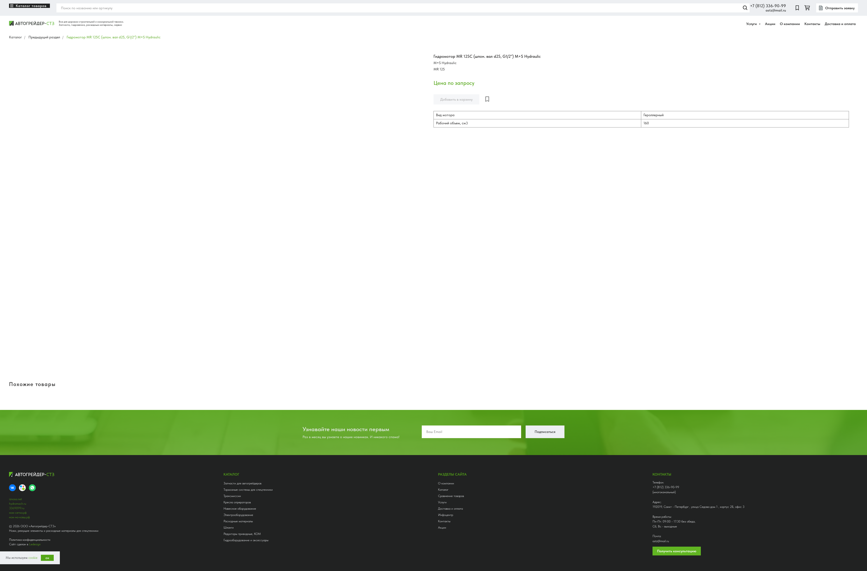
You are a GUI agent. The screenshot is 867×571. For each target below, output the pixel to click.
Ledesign (35, 544)
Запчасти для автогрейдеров (242, 483)
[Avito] (22, 487)
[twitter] (807, 8)
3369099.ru (16, 508)
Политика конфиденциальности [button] (29, 539)
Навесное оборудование (240, 508)
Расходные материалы (238, 521)
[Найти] (745, 7)
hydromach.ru (17, 503)
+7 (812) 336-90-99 (768, 5)
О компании (790, 24)
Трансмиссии (232, 496)
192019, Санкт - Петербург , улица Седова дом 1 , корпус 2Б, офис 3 (698, 507)
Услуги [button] (752, 24)
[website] (797, 8)
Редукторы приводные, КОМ (242, 534)
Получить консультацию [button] (676, 551)
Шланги (229, 527)
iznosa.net (15, 499)
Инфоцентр (445, 515)
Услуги (442, 502)
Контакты (812, 24)
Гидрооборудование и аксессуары (246, 540)
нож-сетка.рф (18, 512)
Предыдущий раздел (44, 37)
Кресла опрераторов (237, 502)
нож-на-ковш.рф (19, 517)
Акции (770, 24)
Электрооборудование (238, 515)
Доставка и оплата (840, 24)
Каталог (15, 37)
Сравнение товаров (451, 496)
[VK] (12, 487)
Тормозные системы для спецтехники (248, 489)
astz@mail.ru (776, 10)
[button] (837, 7)
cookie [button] (32, 558)
